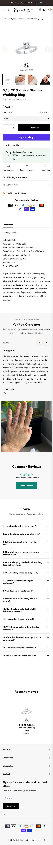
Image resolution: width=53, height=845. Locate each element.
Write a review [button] (26, 485)
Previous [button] (5, 49)
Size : (8, 112)
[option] (26, 48)
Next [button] (48, 49)
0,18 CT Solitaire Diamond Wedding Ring (27, 728)
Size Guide (46, 112)
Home (5, 18)
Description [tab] (8, 224)
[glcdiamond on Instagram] (4, 814)
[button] (9, 99)
